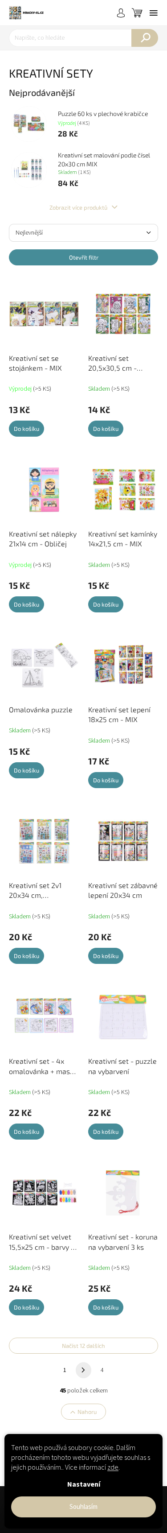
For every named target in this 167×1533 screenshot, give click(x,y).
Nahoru (87, 1411)
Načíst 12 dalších (83, 1345)
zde (112, 1467)
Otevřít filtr (83, 257)
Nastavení (83, 1484)
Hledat (144, 38)
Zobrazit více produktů (79, 207)
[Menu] (154, 13)
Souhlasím (83, 1507)
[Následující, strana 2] (84, 1370)
